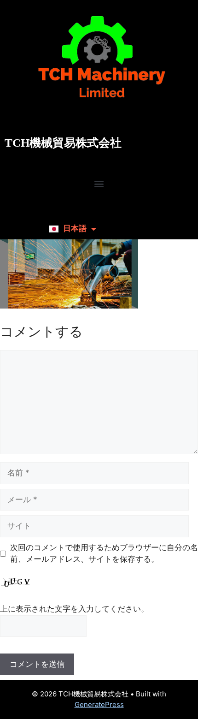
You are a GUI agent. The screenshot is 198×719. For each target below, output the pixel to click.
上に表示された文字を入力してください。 (74, 608)
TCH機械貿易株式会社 (63, 143)
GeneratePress (99, 704)
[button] (99, 183)
